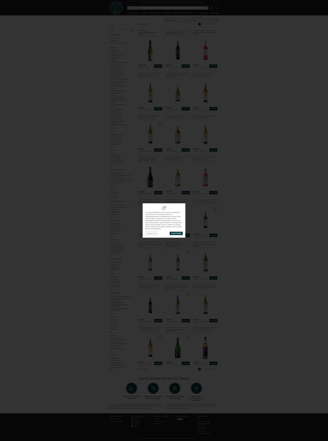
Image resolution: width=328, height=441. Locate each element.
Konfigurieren (152, 233)
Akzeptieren (176, 233)
